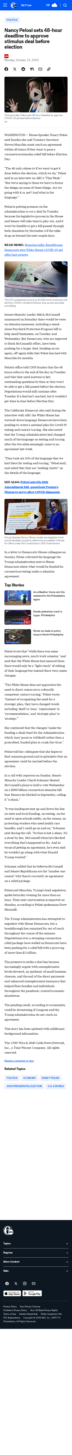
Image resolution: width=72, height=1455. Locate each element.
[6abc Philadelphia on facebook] (7, 1283)
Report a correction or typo (19, 1061)
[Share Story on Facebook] (6, 69)
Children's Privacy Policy (15, 1310)
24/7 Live (26, 5)
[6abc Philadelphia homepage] (14, 5)
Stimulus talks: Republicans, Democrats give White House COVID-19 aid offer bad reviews (33, 249)
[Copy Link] (49, 69)
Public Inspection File (51, 1314)
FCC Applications (11, 1318)
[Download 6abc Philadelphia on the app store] (12, 1293)
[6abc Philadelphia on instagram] (24, 1283)
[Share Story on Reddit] (23, 69)
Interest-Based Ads (28, 1314)
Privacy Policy (10, 1306)
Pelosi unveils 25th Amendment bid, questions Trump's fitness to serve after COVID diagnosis (32, 487)
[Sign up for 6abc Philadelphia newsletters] (33, 1283)
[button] (5, 5)
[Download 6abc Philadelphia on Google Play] (32, 1293)
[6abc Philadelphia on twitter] (16, 1283)
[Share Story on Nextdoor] (32, 69)
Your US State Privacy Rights (44, 1310)
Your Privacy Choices (30, 1306)
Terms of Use (9, 1314)
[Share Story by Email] (40, 69)
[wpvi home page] (8, 1230)
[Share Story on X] (15, 69)
